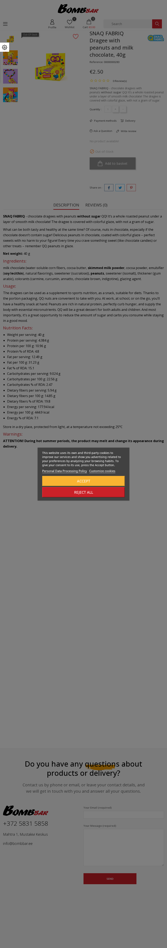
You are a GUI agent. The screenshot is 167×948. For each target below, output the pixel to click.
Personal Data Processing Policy (64, 471)
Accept (83, 481)
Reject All (83, 492)
